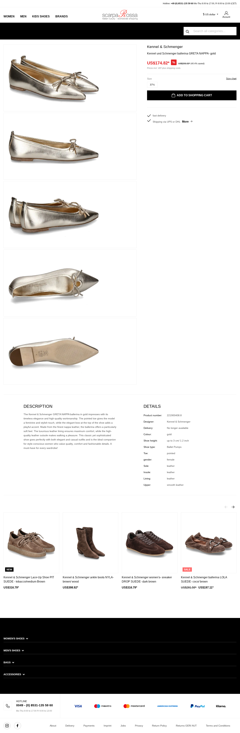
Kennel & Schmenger (165, 47)
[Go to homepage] (120, 14)
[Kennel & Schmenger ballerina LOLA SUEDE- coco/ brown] (208, 542)
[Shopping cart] (234, 11)
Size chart (231, 78)
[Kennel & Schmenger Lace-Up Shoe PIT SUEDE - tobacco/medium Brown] (31, 542)
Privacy (139, 725)
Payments (89, 725)
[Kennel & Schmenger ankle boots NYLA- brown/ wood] (90, 542)
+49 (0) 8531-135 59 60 (182, 3)
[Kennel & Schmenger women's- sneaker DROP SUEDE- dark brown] (149, 542)
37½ (152, 84)
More (185, 121)
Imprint (107, 725)
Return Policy (159, 725)
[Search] (188, 31)
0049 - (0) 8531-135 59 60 (34, 705)
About (53, 725)
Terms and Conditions (218, 725)
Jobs (123, 725)
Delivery (69, 725)
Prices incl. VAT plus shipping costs (163, 68)
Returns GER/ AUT (186, 725)
